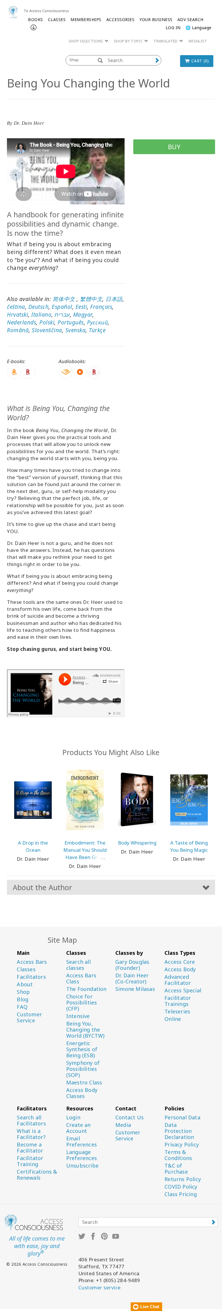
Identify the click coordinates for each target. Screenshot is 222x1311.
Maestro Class (84, 1083)
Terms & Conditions (178, 1155)
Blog (22, 999)
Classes (26, 969)
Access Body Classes (81, 1093)
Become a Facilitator (30, 1148)
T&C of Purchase (176, 1169)
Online (172, 1019)
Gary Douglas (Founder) (132, 965)
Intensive (78, 1016)
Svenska (75, 330)
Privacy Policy (181, 1145)
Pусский (97, 322)
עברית (62, 314)
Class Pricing (180, 1194)
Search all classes (78, 965)
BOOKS (35, 19)
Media (123, 1125)
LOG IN (173, 27)
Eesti (81, 307)
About (25, 984)
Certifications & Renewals (37, 1175)
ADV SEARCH (190, 19)
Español (62, 307)
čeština (16, 307)
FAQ (22, 1007)
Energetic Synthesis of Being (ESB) (81, 1049)
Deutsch (38, 307)
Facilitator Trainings (177, 1001)
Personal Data (182, 1117)
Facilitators (31, 977)
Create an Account (78, 1128)
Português (71, 322)
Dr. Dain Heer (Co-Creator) (132, 978)
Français (101, 307)
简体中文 (64, 299)
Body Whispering (137, 842)
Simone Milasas (135, 989)
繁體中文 (91, 299)
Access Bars (32, 962)
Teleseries (177, 1012)
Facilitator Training (30, 1161)
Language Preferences (81, 1155)
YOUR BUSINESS (156, 19)
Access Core (179, 962)
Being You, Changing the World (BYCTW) (85, 1030)
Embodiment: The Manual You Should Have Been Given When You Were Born (85, 857)
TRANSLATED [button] (165, 41)
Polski (46, 322)
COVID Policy (180, 1187)
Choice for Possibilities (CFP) (81, 1002)
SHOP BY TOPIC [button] (129, 41)
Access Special (182, 990)
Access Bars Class (81, 978)
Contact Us (129, 1117)
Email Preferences (81, 1142)
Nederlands (21, 322)
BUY (174, 146)
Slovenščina (47, 330)
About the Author (42, 887)
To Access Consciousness (46, 10)
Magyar (82, 314)
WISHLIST (197, 41)
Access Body (180, 969)
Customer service (99, 1287)
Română (18, 330)
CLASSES (57, 19)
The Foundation (86, 989)
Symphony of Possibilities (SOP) (83, 1069)
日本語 (114, 299)
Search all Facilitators (31, 1120)
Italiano (41, 314)
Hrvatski (17, 314)
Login (73, 1117)
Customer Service (29, 1017)
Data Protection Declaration (179, 1131)
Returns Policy (182, 1179)
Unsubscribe (82, 1166)
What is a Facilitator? (31, 1134)
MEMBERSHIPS (86, 19)
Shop (23, 992)
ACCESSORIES (120, 19)
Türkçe (97, 330)
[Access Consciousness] (13, 12)
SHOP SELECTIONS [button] (86, 41)
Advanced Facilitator (177, 980)
